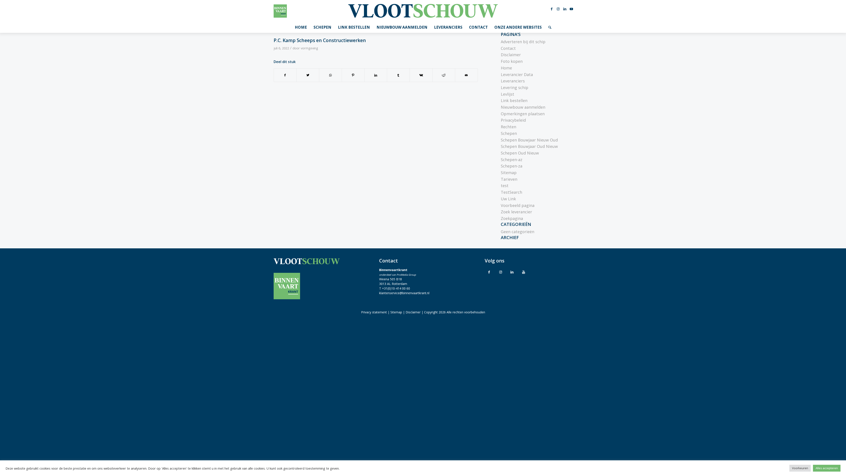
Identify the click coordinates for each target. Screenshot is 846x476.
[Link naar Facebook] (551, 8)
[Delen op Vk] (421, 75)
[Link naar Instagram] (558, 8)
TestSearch (511, 192)
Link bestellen (514, 100)
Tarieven (509, 179)
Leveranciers (513, 81)
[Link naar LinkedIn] (565, 8)
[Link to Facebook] (489, 272)
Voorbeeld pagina (517, 205)
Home (506, 68)
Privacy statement (374, 312)
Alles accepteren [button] (827, 468)
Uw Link (508, 198)
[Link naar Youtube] (571, 8)
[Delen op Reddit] (443, 75)
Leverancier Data (517, 74)
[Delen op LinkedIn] (376, 75)
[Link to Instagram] (500, 272)
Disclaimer (511, 54)
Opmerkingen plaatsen (523, 113)
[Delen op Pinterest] (353, 75)
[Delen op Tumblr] (398, 75)
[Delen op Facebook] (285, 75)
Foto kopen (512, 61)
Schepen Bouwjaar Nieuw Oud (529, 140)
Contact (508, 48)
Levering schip (514, 87)
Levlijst (507, 94)
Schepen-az (511, 159)
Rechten (508, 126)
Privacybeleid (513, 120)
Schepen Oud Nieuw (520, 153)
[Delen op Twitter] (308, 75)
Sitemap (509, 172)
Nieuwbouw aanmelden (523, 107)
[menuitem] (300, 27)
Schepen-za (511, 166)
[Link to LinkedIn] (512, 272)
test (504, 185)
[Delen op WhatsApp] (330, 75)
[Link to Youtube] (523, 272)
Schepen (509, 133)
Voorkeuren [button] (800, 468)
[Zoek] (549, 27)
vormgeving (309, 48)
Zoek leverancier (516, 211)
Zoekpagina (512, 218)
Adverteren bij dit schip (523, 41)
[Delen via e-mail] (466, 75)
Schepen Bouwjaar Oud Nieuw (529, 146)
